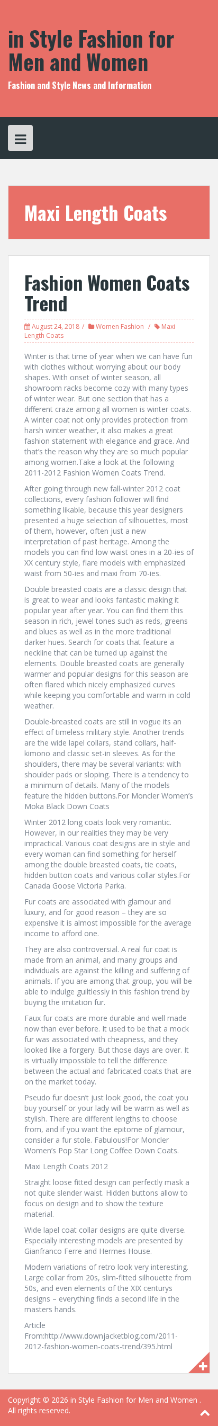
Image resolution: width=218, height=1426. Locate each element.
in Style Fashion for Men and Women (91, 49)
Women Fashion (120, 326)
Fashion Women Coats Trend (106, 292)
